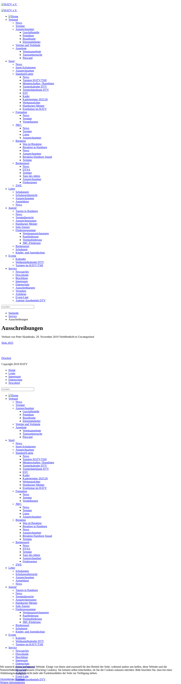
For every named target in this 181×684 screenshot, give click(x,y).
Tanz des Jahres (31, 175)
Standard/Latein (24, 73)
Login (11, 373)
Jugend (12, 207)
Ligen (26, 134)
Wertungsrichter (31, 102)
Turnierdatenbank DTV (36, 89)
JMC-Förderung (32, 242)
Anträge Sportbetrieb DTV (31, 300)
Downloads (22, 274)
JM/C (19, 124)
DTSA (26, 169)
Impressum (22, 281)
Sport (11, 61)
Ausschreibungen (25, 287)
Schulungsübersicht (26, 195)
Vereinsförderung (32, 239)
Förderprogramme (26, 230)
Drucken (6, 358)
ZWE (19, 185)
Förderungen (30, 182)
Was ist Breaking (32, 144)
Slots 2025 (7, 342)
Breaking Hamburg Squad (37, 156)
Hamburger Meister (33, 105)
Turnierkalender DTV (35, 86)
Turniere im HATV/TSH (29, 265)
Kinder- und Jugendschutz (30, 252)
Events (12, 255)
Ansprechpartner (25, 29)
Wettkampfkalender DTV (30, 262)
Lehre (11, 188)
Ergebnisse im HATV (35, 108)
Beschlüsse (22, 278)
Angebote (21, 48)
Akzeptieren (7, 679)
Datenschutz (22, 284)
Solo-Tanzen (23, 227)
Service (12, 268)
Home (11, 370)
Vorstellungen (30, 121)
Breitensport (22, 163)
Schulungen (22, 191)
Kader (26, 96)
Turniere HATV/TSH (35, 80)
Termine (20, 25)
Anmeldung (22, 201)
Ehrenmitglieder (31, 41)
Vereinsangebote (32, 51)
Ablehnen (19, 679)
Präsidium (28, 35)
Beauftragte (29, 38)
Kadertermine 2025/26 (35, 99)
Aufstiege (21, 294)
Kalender (21, 258)
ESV (25, 92)
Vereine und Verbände (28, 45)
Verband (13, 19)
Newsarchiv (22, 271)
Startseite (13, 313)
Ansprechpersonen (26, 220)
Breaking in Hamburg (35, 147)
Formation (21, 112)
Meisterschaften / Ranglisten (38, 83)
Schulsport (21, 249)
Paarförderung (31, 236)
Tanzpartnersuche (32, 54)
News (19, 22)
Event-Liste (22, 297)
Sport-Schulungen (26, 67)
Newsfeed (14, 382)
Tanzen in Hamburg (27, 211)
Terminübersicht (25, 217)
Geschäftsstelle (31, 32)
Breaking (21, 140)
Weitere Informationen (12, 682)
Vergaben (21, 290)
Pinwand (28, 57)
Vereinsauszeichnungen (36, 233)
